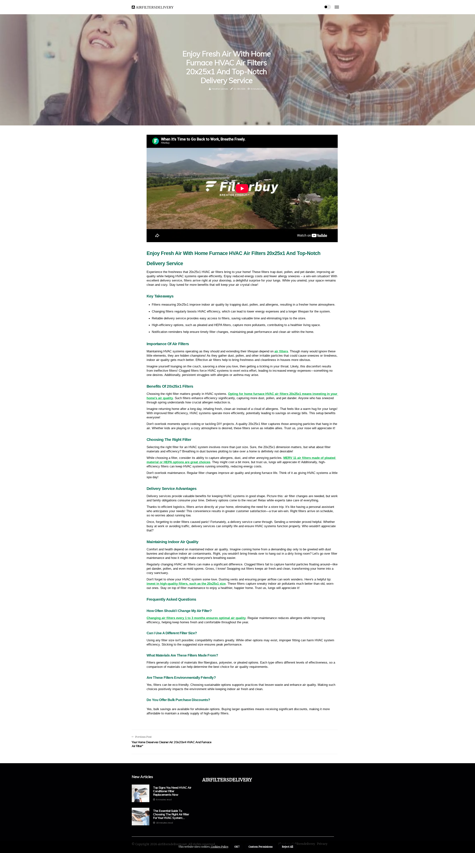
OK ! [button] (236, 846)
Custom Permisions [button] (260, 846)
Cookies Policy (219, 846)
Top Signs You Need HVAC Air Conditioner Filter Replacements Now (172, 791)
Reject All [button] (287, 846)
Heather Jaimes (220, 88)
